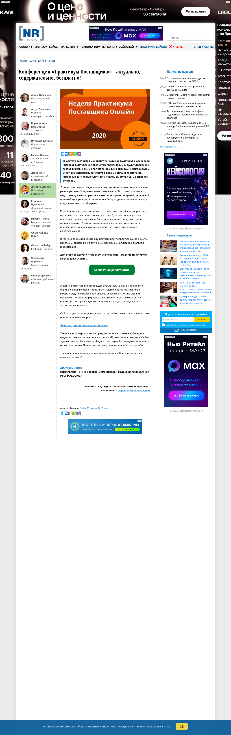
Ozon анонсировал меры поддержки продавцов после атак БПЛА (186, 80)
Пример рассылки (189, 330)
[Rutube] (202, 28)
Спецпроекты (203, 46)
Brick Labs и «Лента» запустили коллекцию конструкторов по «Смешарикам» (184, 137)
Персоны (109, 46)
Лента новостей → (170, 146)
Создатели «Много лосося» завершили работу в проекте (188, 96)
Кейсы (53, 46)
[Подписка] (208, 28)
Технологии (90, 46)
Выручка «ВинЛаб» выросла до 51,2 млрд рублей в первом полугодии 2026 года (188, 126)
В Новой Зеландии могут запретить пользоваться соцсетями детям (186, 105)
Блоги (33, 61)
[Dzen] (189, 28)
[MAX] (183, 28)
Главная (23, 61)
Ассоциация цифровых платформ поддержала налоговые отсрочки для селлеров (187, 114)
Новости (25, 46)
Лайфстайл (128, 46)
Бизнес (40, 46)
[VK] (177, 28)
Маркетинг (69, 46)
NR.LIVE (178, 46)
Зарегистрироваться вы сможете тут (84, 325)
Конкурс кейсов (155, 46)
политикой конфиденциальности (191, 325)
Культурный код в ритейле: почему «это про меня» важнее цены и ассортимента (196, 299)
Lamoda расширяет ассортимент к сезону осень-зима (185, 88)
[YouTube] (195, 28)
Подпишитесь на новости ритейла (186, 314)
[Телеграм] (171, 28)
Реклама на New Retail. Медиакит (186, 228)
